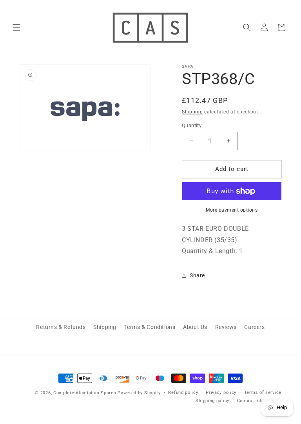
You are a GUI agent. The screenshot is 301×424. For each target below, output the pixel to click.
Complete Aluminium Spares (84, 392)
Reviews (226, 327)
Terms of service (262, 392)
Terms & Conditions (150, 327)
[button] (16, 27)
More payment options (231, 210)
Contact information (259, 400)
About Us (195, 327)
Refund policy (183, 392)
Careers (254, 327)
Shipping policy (212, 400)
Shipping (192, 112)
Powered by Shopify (139, 392)
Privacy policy (221, 392)
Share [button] (197, 275)
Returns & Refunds (60, 327)
